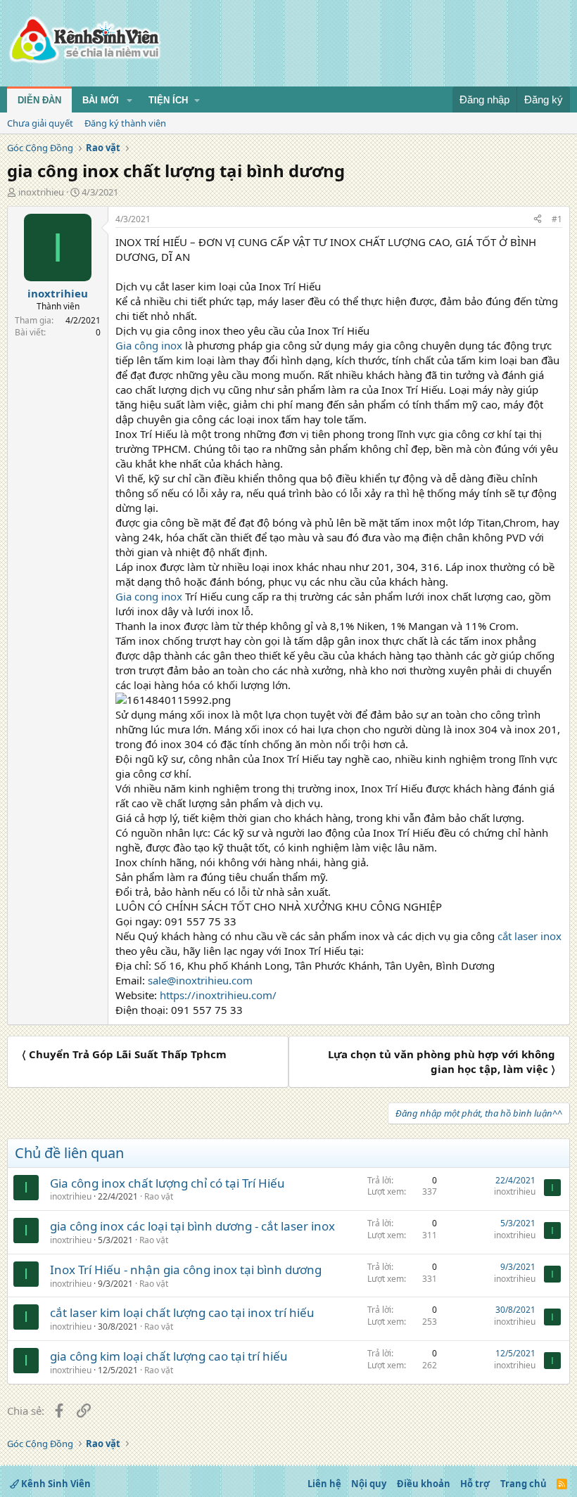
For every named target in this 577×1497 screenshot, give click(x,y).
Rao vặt (158, 1196)
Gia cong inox (150, 596)
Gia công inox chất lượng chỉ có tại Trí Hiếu (167, 1183)
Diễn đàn (39, 100)
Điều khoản (423, 1483)
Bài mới (100, 100)
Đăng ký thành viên (125, 123)
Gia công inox (148, 345)
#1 (557, 219)
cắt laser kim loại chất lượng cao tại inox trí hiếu (182, 1312)
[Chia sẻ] (537, 220)
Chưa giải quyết (40, 123)
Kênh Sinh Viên (55, 1483)
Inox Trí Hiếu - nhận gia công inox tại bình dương (186, 1269)
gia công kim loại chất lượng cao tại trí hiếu (169, 1356)
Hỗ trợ (475, 1483)
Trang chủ (523, 1483)
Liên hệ (324, 1483)
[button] (129, 101)
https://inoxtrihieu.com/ (218, 995)
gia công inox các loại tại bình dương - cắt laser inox (192, 1226)
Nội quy (368, 1483)
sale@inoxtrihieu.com (200, 980)
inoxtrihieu (41, 192)
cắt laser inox (529, 936)
